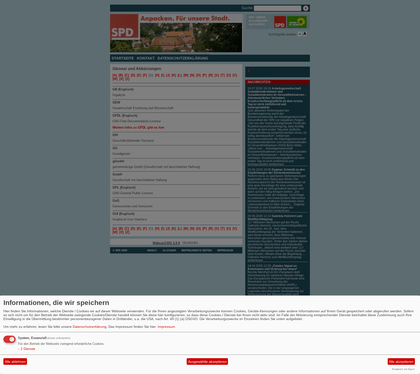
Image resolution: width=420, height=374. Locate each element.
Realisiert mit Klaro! (403, 369)
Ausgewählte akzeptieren (207, 362)
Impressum (166, 327)
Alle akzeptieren (401, 362)
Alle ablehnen (15, 362)
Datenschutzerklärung (89, 327)
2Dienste (26, 349)
